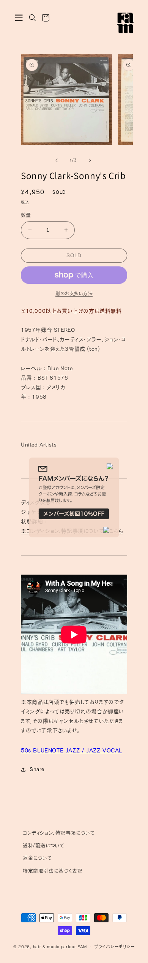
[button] (19, 18)
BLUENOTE (48, 750)
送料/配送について (44, 845)
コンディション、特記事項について (59, 832)
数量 (26, 214)
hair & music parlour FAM (60, 946)
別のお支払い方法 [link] (74, 293)
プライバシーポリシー (114, 946)
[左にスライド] (56, 160)
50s (26, 750)
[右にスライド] (90, 160)
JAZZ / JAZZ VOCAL (94, 750)
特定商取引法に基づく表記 (52, 870)
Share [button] (37, 769)
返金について (37, 857)
